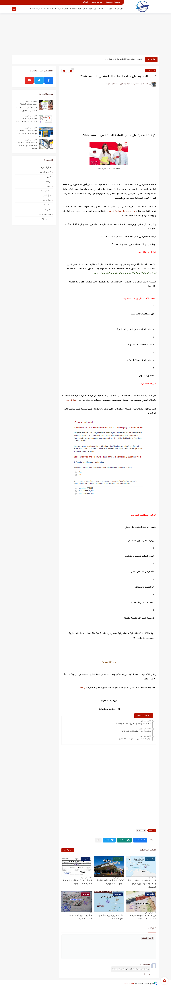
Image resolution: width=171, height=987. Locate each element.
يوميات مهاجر (129, 983)
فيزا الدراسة (75, 9)
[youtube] (29, 80)
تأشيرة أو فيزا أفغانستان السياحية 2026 (80, 917)
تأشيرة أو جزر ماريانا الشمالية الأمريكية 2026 (123, 59)
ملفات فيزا (98, 9)
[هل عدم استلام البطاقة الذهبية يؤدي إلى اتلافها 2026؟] (46, 144)
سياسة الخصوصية (113, 2)
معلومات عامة (36, 9)
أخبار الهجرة (63, 9)
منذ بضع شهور (144, 721)
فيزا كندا (108, 9)
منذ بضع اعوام (144, 736)
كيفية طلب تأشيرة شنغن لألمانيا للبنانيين (134, 739)
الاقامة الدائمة (45, 172)
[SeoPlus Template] (155, 983)
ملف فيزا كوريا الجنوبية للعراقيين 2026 (136, 731)
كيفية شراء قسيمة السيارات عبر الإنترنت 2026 (26, 120)
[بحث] (14, 9)
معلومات (47, 209)
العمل (48, 177)
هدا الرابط (71, 400)
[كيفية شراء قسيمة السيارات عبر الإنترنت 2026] (46, 120)
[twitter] (39, 80)
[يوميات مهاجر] (142, 6)
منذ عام (119, 913)
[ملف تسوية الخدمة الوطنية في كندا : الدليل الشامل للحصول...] (46, 105)
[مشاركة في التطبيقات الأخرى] (98, 840)
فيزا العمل (87, 9)
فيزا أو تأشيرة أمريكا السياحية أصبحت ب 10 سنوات (143, 917)
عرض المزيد (67, 850)
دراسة (48, 181)
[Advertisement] (85, 34)
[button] (140, 840)
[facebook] (48, 80)
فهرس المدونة (97, 2)
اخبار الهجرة (46, 167)
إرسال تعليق (147, 938)
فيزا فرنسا (118, 9)
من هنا (83, 688)
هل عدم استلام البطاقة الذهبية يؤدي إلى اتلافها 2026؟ (27, 146)
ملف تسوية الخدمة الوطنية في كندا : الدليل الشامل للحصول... (26, 107)
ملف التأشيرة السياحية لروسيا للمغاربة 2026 (133, 724)
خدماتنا (85, 2)
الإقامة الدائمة (50, 9)
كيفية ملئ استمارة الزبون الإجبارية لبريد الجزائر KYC (27, 132)
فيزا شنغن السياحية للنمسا (121, 211)
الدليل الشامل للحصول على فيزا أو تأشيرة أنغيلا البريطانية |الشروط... (141, 884)
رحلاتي (48, 186)
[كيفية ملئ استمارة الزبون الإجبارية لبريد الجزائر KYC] (46, 132)
